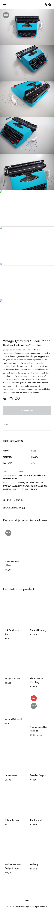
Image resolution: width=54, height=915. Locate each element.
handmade (23, 486)
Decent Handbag (38, 630)
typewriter (22, 489)
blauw (21, 482)
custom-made (10, 486)
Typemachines (10, 478)
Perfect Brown (10, 775)
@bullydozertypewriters (39, 356)
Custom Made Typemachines (32, 475)
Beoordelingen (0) (14, 507)
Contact (27, 900)
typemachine (9, 489)
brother (30, 482)
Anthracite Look (11, 819)
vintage (33, 489)
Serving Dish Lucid (13, 718)
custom (39, 482)
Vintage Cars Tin (12, 678)
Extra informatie (13, 500)
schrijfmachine (39, 486)
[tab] (27, 500)
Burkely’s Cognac (38, 775)
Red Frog (34, 864)
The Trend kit (36, 819)
